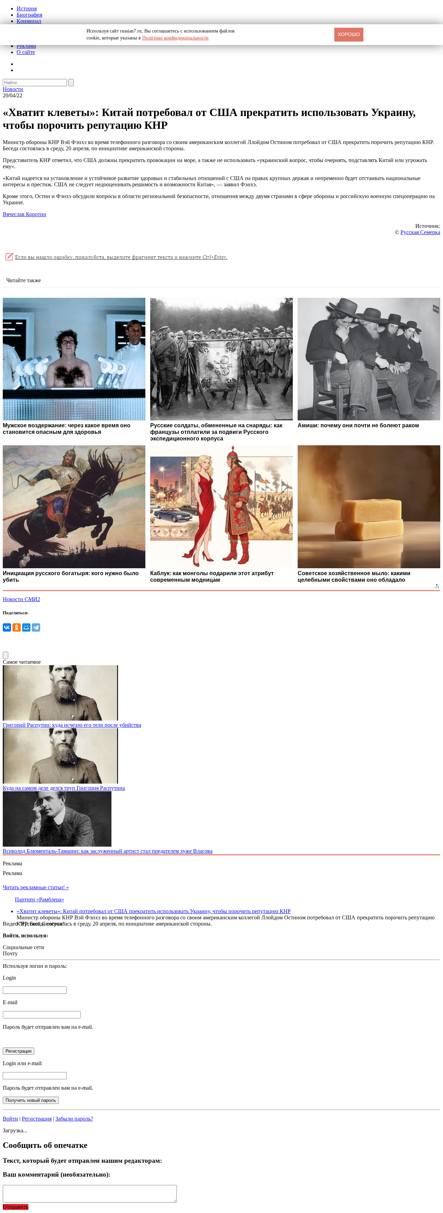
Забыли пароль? (74, 1119)
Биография (29, 15)
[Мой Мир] (26, 627)
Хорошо (349, 34)
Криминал (29, 21)
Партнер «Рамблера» (39, 899)
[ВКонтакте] (7, 627)
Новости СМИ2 (21, 599)
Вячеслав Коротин (24, 214)
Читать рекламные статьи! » (36, 887)
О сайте (26, 52)
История (27, 8)
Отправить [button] (15, 1207)
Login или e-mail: (23, 1063)
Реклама (26, 46)
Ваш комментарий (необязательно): (56, 1174)
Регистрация (37, 1119)
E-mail (10, 1002)
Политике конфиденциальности (175, 38)
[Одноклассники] (16, 627)
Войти (10, 1119)
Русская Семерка (420, 232)
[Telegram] (36, 627)
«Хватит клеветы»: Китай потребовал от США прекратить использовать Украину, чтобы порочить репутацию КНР (154, 911)
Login (9, 978)
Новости (13, 89)
